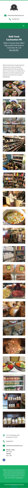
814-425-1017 (15, 19)
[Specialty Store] (14, 169)
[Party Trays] (14, 371)
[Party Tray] (14, 96)
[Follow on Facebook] (4, 460)
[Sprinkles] (14, 261)
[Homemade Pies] (14, 335)
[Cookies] (14, 133)
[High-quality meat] (14, 280)
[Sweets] (14, 151)
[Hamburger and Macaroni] (14, 298)
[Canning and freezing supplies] (14, 390)
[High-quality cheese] (14, 114)
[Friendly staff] (14, 206)
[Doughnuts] (14, 316)
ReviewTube (14, 486)
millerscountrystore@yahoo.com (16, 15)
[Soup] (14, 224)
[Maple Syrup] (14, 408)
